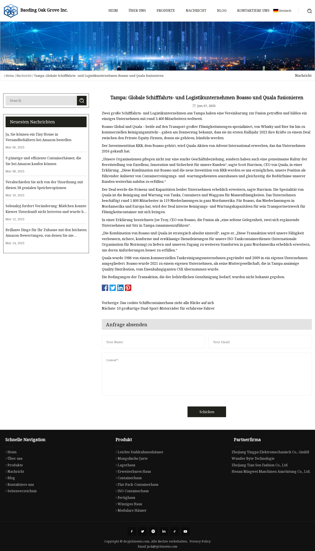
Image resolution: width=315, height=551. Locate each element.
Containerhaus (130, 478)
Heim (113, 10)
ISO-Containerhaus (133, 491)
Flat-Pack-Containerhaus (138, 484)
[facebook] (132, 531)
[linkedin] (164, 531)
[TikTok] (174, 531)
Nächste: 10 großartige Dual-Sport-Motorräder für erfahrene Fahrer (158, 308)
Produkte (166, 10)
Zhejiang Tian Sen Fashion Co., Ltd (260, 465)
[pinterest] (153, 531)
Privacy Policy (200, 541)
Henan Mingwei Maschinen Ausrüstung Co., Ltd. (271, 471)
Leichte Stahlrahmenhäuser (141, 452)
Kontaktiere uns (253, 10)
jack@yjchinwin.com (162, 546)
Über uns (137, 10)
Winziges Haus (130, 504)
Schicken (207, 411)
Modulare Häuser (132, 510)
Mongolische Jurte (133, 458)
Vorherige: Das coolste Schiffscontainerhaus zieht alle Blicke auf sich (158, 302)
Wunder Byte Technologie (253, 458)
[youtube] (185, 531)
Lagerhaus (126, 465)
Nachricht (196, 10)
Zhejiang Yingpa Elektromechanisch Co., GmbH (270, 452)
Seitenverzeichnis (22, 491)
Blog (221, 10)
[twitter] (142, 531)
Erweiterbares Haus (134, 471)
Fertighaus (126, 497)
